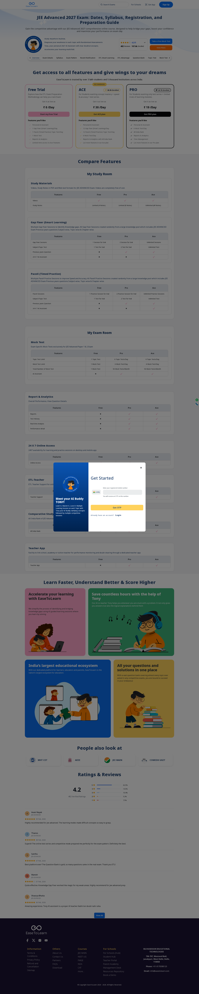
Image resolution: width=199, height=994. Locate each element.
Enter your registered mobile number (115, 488)
